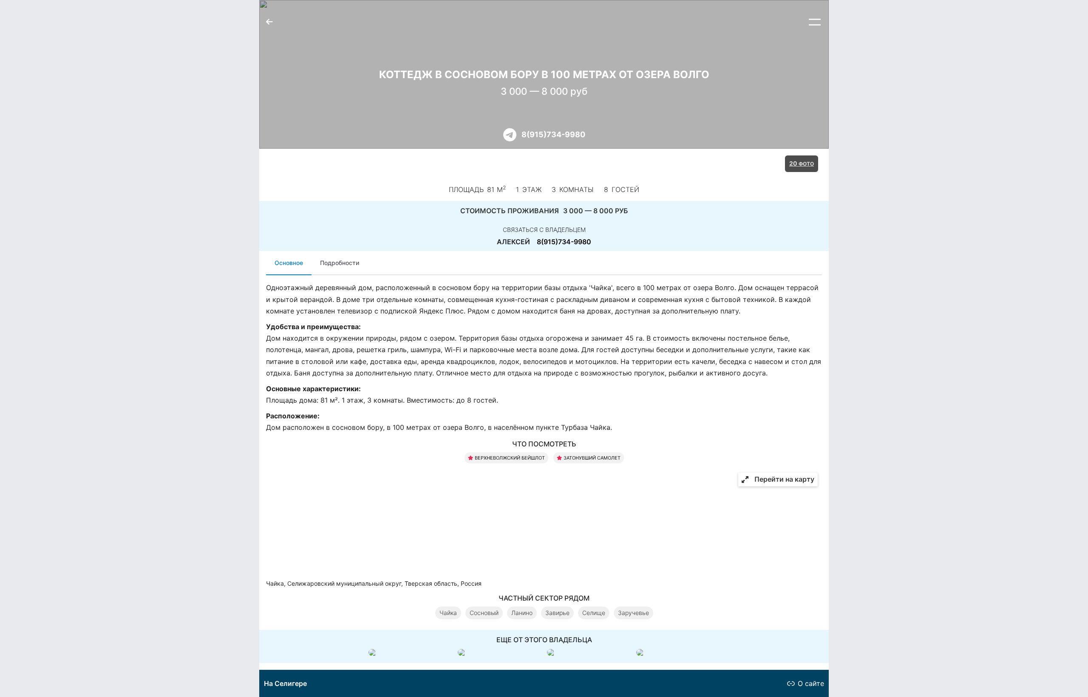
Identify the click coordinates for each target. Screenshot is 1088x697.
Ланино (522, 612)
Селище (593, 612)
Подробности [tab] (339, 262)
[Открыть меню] (815, 22)
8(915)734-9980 (553, 134)
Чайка (448, 612)
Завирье (557, 612)
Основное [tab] (289, 262)
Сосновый (484, 612)
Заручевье (633, 612)
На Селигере (285, 683)
